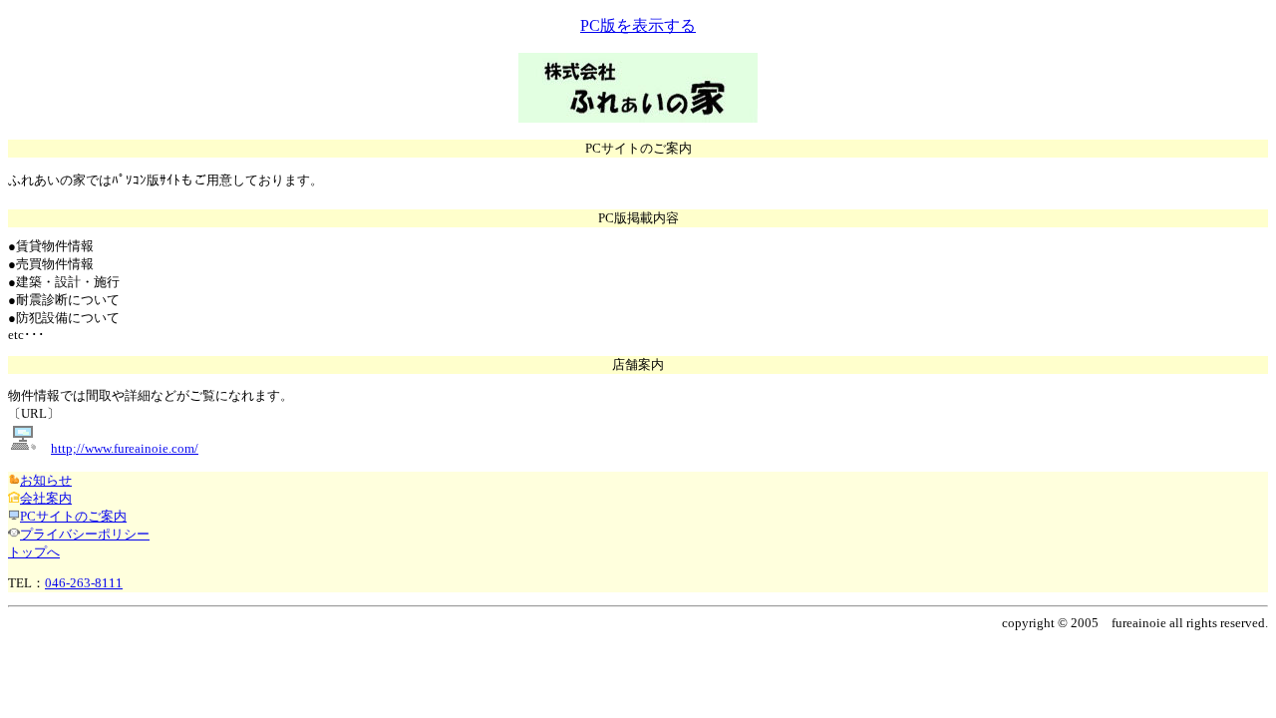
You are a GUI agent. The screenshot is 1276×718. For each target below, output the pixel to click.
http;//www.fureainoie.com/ (124, 448)
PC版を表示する (638, 25)
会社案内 (46, 498)
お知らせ (46, 480)
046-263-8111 (84, 582)
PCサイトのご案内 (73, 516)
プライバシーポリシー (85, 534)
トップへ (34, 551)
